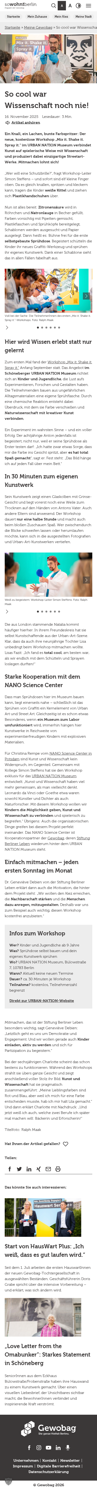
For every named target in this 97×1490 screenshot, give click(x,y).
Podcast (68, 1447)
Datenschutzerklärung (48, 1472)
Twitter (19, 1169)
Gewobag (56, 838)
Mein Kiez (61, 17)
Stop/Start (7, 327)
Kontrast (78, 5)
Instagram (39, 1447)
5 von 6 (55, 327)
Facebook (9, 1169)
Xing (38, 1169)
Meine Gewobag (38, 28)
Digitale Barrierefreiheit (58, 1466)
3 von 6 (46, 327)
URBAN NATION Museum (54, 776)
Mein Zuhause (37, 17)
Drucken (58, 1169)
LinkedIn (29, 1169)
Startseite (13, 17)
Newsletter (70, 1461)
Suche (53, 5)
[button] (8, 1481)
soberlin (20, 5)
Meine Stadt (84, 17)
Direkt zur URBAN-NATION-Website (41, 1001)
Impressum (23, 1466)
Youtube (49, 1447)
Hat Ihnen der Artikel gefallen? (32, 1144)
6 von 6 (59, 327)
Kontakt (49, 1461)
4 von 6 (51, 327)
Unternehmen (26, 1461)
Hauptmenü (88, 5)
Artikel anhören (26, 122)
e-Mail (48, 1169)
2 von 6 (42, 327)
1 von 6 (38, 327)
